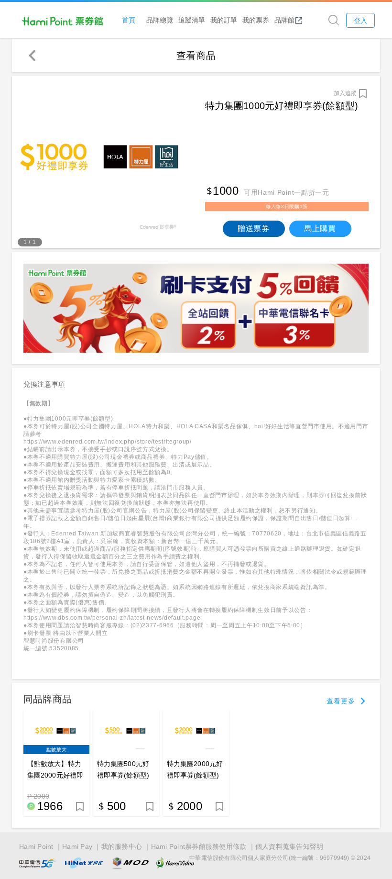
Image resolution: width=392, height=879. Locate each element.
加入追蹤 (345, 93)
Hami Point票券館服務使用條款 (199, 846)
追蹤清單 (191, 19)
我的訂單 (223, 19)
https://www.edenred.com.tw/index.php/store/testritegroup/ (107, 441)
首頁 (128, 19)
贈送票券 (254, 228)
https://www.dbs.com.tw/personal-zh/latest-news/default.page (111, 617)
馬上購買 (320, 228)
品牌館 (284, 19)
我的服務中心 (121, 846)
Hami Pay (77, 846)
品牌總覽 (159, 19)
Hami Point (36, 846)
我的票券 (255, 19)
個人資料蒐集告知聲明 (289, 846)
